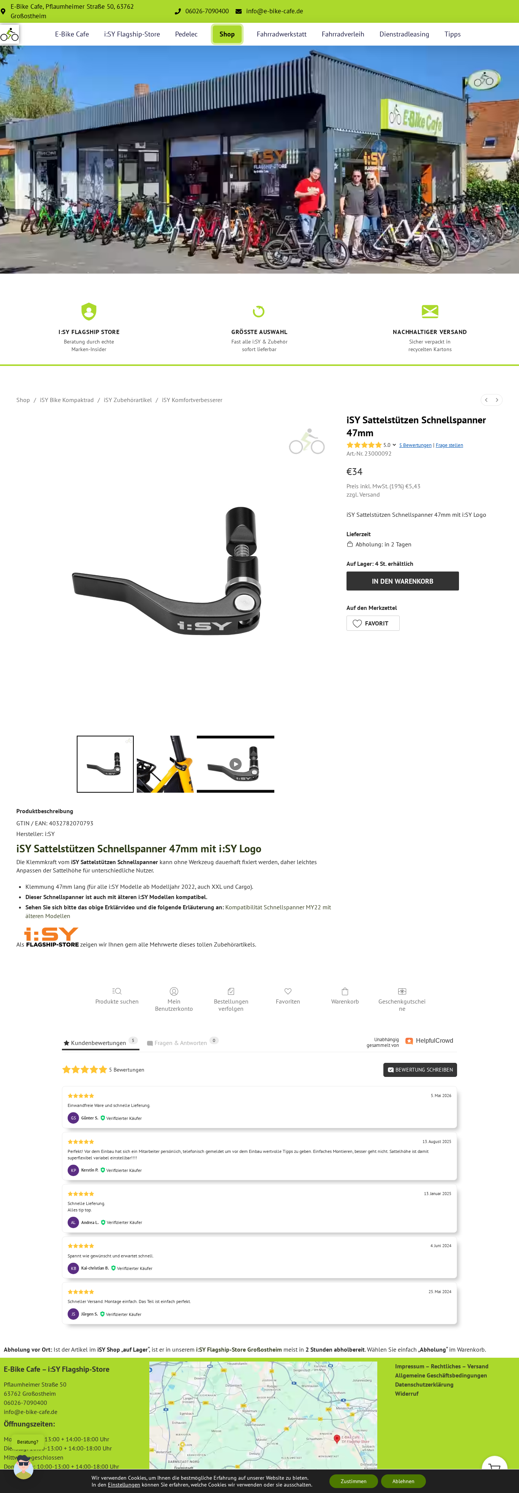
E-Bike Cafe (72, 34)
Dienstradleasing (404, 34)
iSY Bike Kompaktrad (67, 400)
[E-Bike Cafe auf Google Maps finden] (263, 1419)
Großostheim (264, 1349)
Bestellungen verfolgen (231, 1004)
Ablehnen (403, 1481)
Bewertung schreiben (423, 1069)
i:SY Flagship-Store (132, 34)
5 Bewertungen (415, 445)
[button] (373, 623)
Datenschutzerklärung (424, 1384)
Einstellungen (124, 1484)
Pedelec (186, 34)
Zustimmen (354, 1481)
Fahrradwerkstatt (282, 34)
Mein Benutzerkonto (174, 1004)
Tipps (453, 34)
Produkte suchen (117, 1001)
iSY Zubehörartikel (128, 400)
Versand (369, 494)
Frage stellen (449, 445)
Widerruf (406, 1393)
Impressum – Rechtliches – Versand (442, 1366)
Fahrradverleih (343, 34)
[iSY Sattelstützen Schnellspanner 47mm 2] (235, 764)
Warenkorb (345, 1001)
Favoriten (288, 1001)
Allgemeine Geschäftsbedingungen (441, 1375)
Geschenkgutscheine (402, 1004)
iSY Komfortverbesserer (192, 400)
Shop (227, 34)
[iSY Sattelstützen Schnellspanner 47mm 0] (105, 764)
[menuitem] (486, 399)
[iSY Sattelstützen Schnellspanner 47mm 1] (165, 764)
